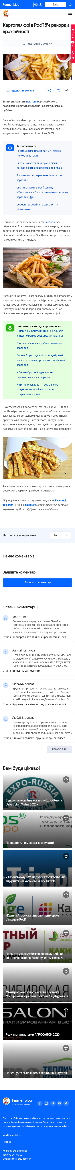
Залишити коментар (38, 582)
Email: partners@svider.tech (17, 1159)
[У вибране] (66, 779)
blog (11, 4)
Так (55, 535)
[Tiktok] (66, 1103)
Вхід (55, 4)
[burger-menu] (70, 14)
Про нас (7, 1142)
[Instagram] (46, 1103)
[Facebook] (40, 1103)
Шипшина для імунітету (26, 670)
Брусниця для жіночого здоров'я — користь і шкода (39, 704)
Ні (65, 535)
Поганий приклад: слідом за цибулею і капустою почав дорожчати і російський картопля (41, 360)
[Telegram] (53, 1103)
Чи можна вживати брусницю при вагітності (38, 738)
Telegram (8, 504)
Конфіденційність (12, 1135)
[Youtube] (59, 1103)
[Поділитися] (50, 90)
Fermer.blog (6, 13)
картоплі (32, 101)
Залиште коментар (19, 572)
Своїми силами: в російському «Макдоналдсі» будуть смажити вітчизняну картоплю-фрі (42, 192)
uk (39, 5)
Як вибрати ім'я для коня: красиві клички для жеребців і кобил (39, 637)
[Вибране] (70, 4)
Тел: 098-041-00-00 (12, 1155)
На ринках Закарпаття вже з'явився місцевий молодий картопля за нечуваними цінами (38, 389)
